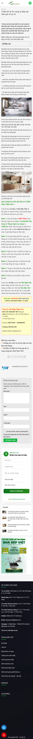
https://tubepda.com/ (14, 331)
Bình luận (7, 391)
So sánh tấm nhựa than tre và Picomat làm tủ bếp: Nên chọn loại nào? (18, 518)
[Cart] (30, 3)
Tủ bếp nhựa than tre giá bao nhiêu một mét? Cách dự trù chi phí (18, 512)
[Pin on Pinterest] (21, 356)
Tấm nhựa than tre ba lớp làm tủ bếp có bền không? (19, 525)
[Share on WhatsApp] (8, 356)
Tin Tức (3, 9)
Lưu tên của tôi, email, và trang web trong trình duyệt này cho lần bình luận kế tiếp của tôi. (16, 434)
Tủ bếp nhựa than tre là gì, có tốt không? (17, 531)
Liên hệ (3, 647)
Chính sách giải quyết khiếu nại (10, 672)
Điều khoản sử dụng (7, 651)
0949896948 (21, 323)
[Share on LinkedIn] (24, 356)
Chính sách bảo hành (7, 660)
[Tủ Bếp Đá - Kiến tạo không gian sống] (14, 3)
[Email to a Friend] (18, 356)
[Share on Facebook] (11, 356)
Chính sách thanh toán (8, 668)
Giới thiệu (4, 643)
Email (6, 415)
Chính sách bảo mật (7, 664)
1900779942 (11, 323)
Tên (5, 406)
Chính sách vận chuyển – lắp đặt (11, 676)
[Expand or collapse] (29, 43)
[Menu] (2, 3)
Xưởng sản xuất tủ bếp (8, 655)
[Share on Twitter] (14, 356)
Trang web (7, 423)
